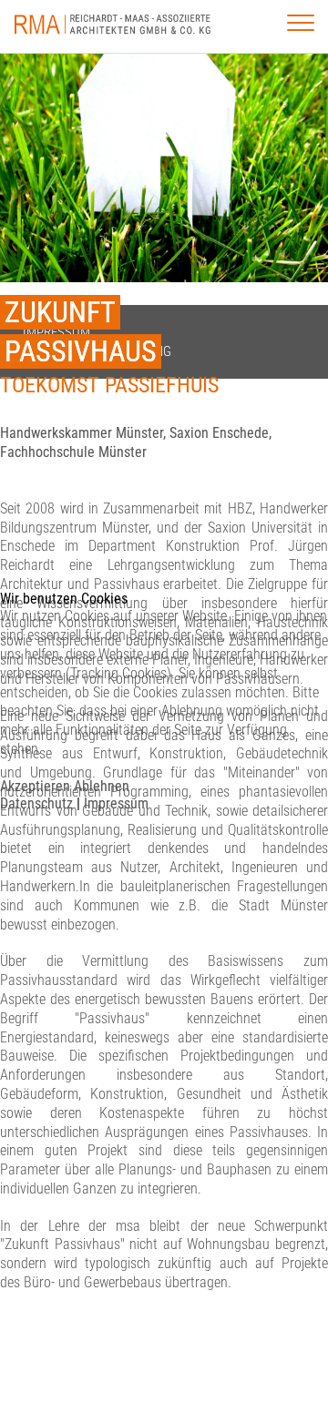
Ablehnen (101, 786)
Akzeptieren (35, 786)
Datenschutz (36, 803)
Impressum (116, 803)
